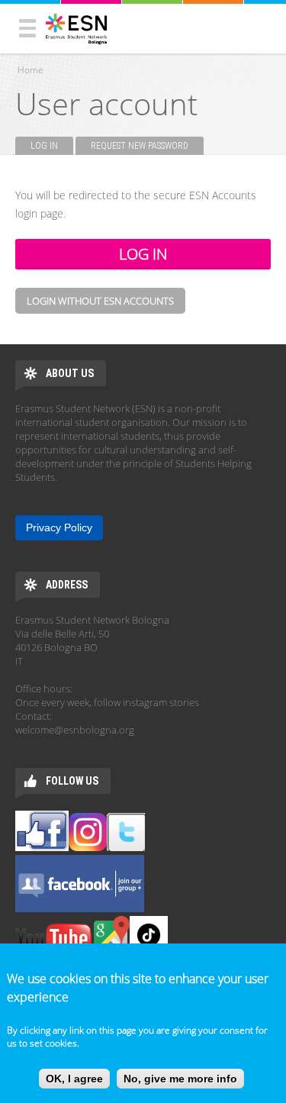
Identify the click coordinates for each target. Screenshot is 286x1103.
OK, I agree (74, 1078)
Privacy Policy (59, 527)
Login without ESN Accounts (100, 301)
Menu (27, 28)
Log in (52, 145)
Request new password (139, 145)
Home (30, 69)
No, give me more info (180, 1078)
